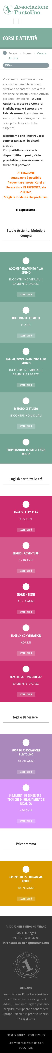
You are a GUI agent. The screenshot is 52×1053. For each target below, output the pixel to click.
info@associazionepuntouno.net (26, 943)
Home (27, 53)
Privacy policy (16, 1035)
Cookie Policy (36, 1035)
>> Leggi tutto (26, 1019)
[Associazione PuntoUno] (26, 12)
